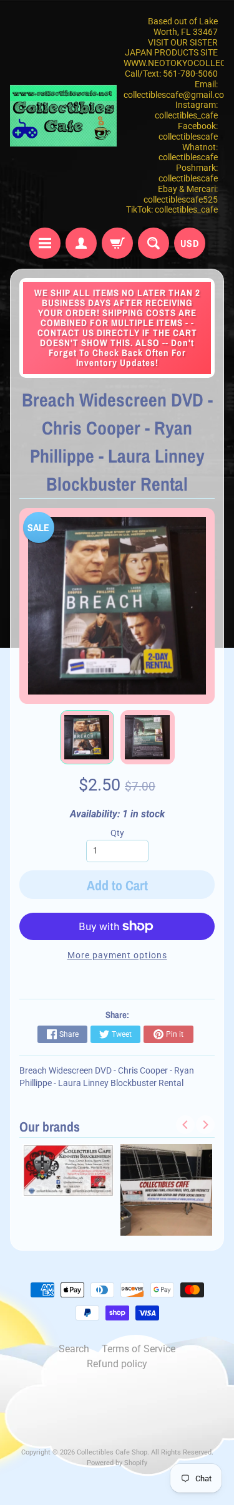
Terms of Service (138, 1349)
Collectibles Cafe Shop (112, 1452)
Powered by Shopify (117, 1463)
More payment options (117, 955)
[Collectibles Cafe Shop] (63, 116)
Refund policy (117, 1364)
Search (74, 1349)
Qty (117, 833)
